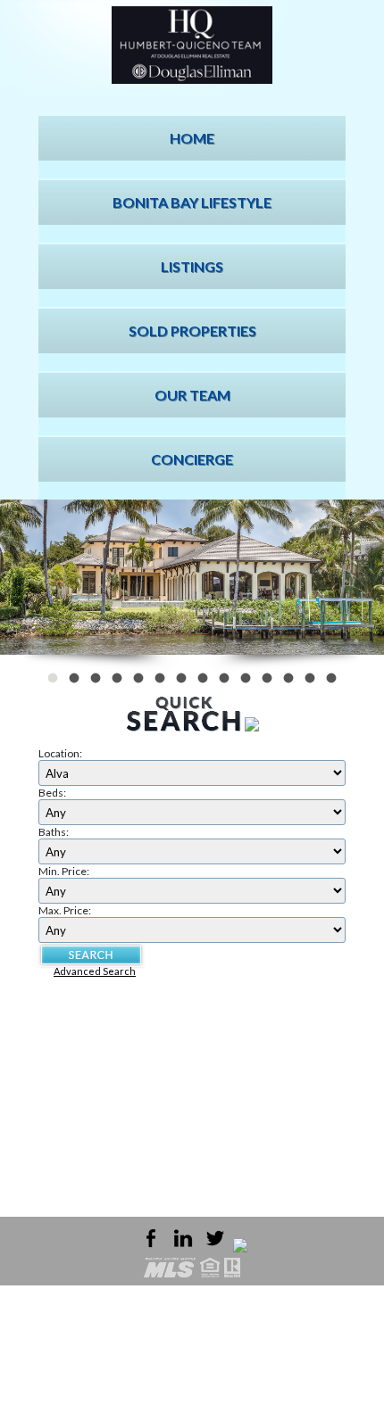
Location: (60, 753)
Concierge (192, 458)
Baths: (53, 832)
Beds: (52, 792)
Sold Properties (192, 330)
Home (192, 137)
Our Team (192, 394)
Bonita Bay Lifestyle (192, 202)
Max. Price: (64, 910)
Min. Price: (63, 871)
